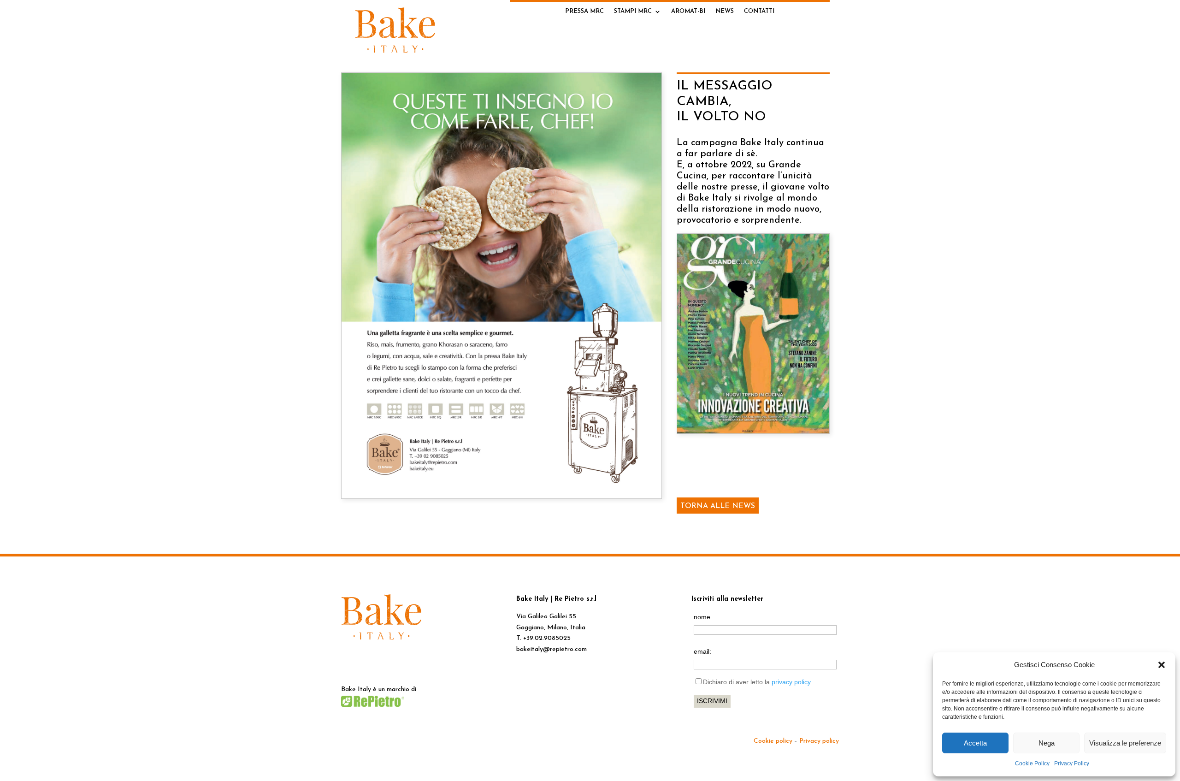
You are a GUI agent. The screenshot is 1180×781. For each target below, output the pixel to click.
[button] (1161, 664)
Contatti (759, 11)
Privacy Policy (1071, 763)
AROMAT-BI (688, 11)
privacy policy (791, 682)
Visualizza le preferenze (1125, 743)
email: (702, 651)
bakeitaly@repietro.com (551, 649)
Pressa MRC (584, 11)
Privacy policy (819, 741)
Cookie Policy (1032, 763)
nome (702, 617)
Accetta (975, 743)
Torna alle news (717, 506)
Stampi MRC (633, 11)
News (724, 11)
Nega (1046, 743)
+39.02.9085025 (547, 638)
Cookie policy (773, 741)
